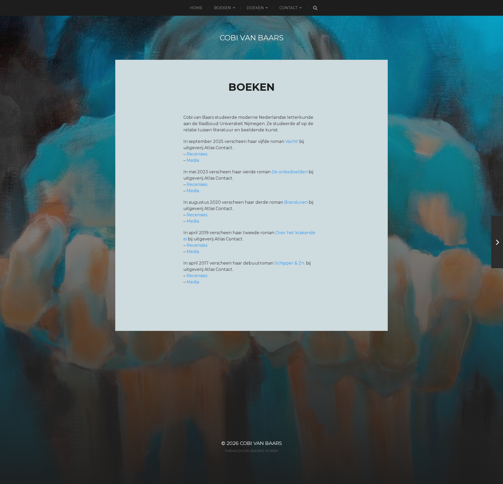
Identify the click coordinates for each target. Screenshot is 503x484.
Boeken (222, 8)
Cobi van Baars (251, 37)
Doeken (255, 8)
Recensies (197, 154)
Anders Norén (264, 451)
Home (196, 8)
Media (193, 160)
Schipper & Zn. (290, 263)
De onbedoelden (290, 171)
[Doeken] (497, 242)
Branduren (296, 202)
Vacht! (291, 141)
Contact (288, 8)
